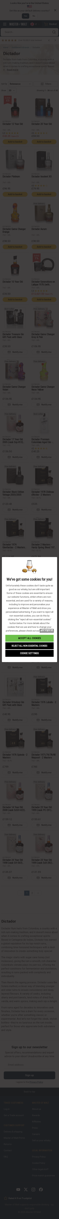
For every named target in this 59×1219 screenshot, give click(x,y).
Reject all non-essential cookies (29, 645)
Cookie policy (46, 630)
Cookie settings (29, 653)
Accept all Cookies (29, 638)
